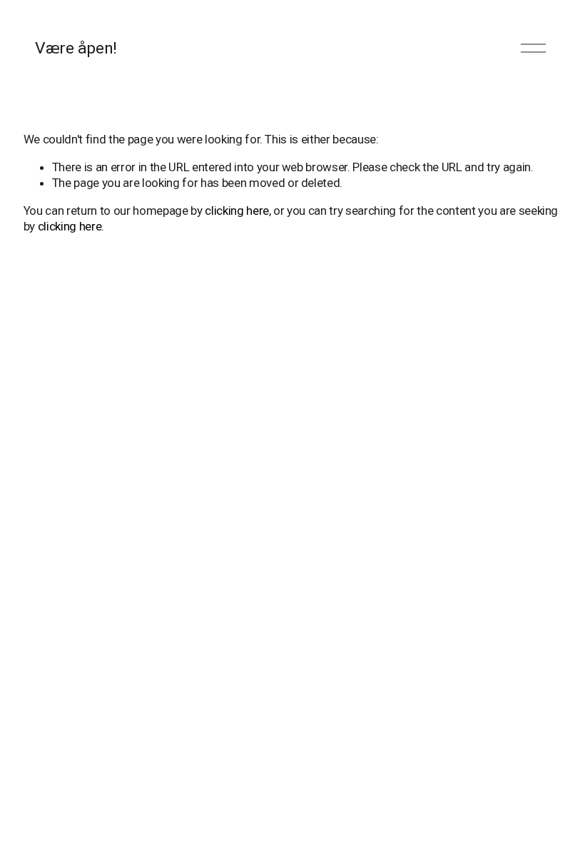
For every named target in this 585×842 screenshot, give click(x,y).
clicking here (237, 210)
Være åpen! (75, 48)
